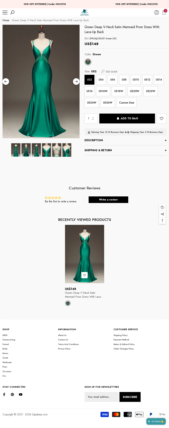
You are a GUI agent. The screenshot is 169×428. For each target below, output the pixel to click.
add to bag (129, 118)
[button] (12, 12)
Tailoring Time (97, 132)
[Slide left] (5, 81)
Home (5, 20)
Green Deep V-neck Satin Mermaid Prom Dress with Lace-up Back (121, 29)
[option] (41, 81)
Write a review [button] (108, 200)
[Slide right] (76, 81)
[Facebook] (4, 394)
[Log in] (156, 12)
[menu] (4, 12)
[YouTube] (21, 394)
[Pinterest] (12, 394)
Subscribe (130, 397)
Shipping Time (137, 132)
